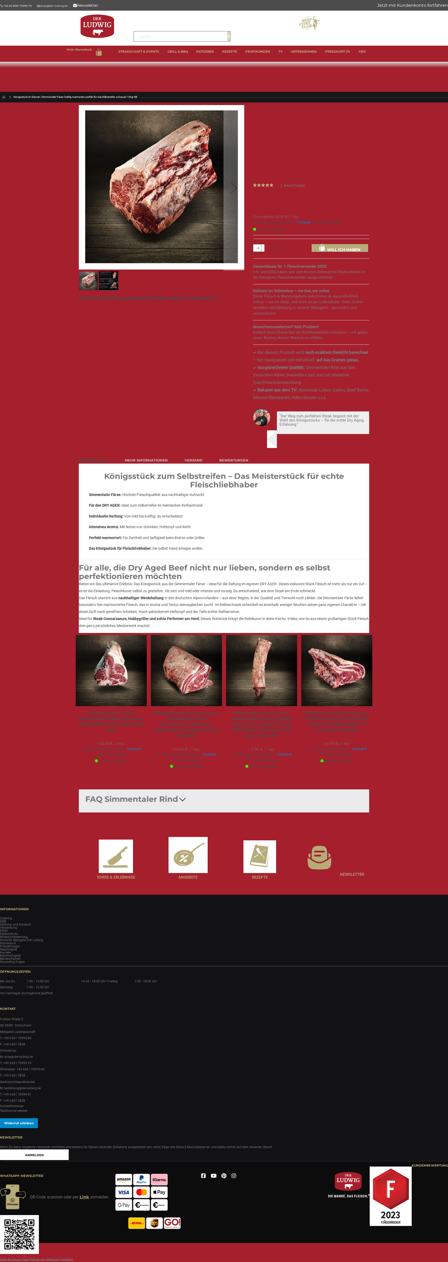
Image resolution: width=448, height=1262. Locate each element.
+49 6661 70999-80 (17, 1038)
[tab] (97, 459)
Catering (6, 918)
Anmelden (412, 5)
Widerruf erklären (19, 1123)
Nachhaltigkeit (10, 955)
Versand (303, 222)
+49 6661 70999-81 (17, 1094)
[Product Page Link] (111, 671)
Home (4, 97)
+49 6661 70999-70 (17, 1063)
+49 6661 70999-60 (31, 1069)
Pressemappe (9, 946)
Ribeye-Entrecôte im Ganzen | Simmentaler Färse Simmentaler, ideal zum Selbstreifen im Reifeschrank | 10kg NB (186, 724)
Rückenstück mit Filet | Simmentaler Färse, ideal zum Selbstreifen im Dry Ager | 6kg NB (111, 721)
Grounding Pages (12, 962)
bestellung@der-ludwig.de (22, 1088)
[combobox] (182, 36)
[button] (233, 188)
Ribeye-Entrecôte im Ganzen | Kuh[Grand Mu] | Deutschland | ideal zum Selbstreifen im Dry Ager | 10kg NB (337, 721)
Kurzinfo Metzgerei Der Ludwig (21, 940)
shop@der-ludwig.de (18, 1057)
